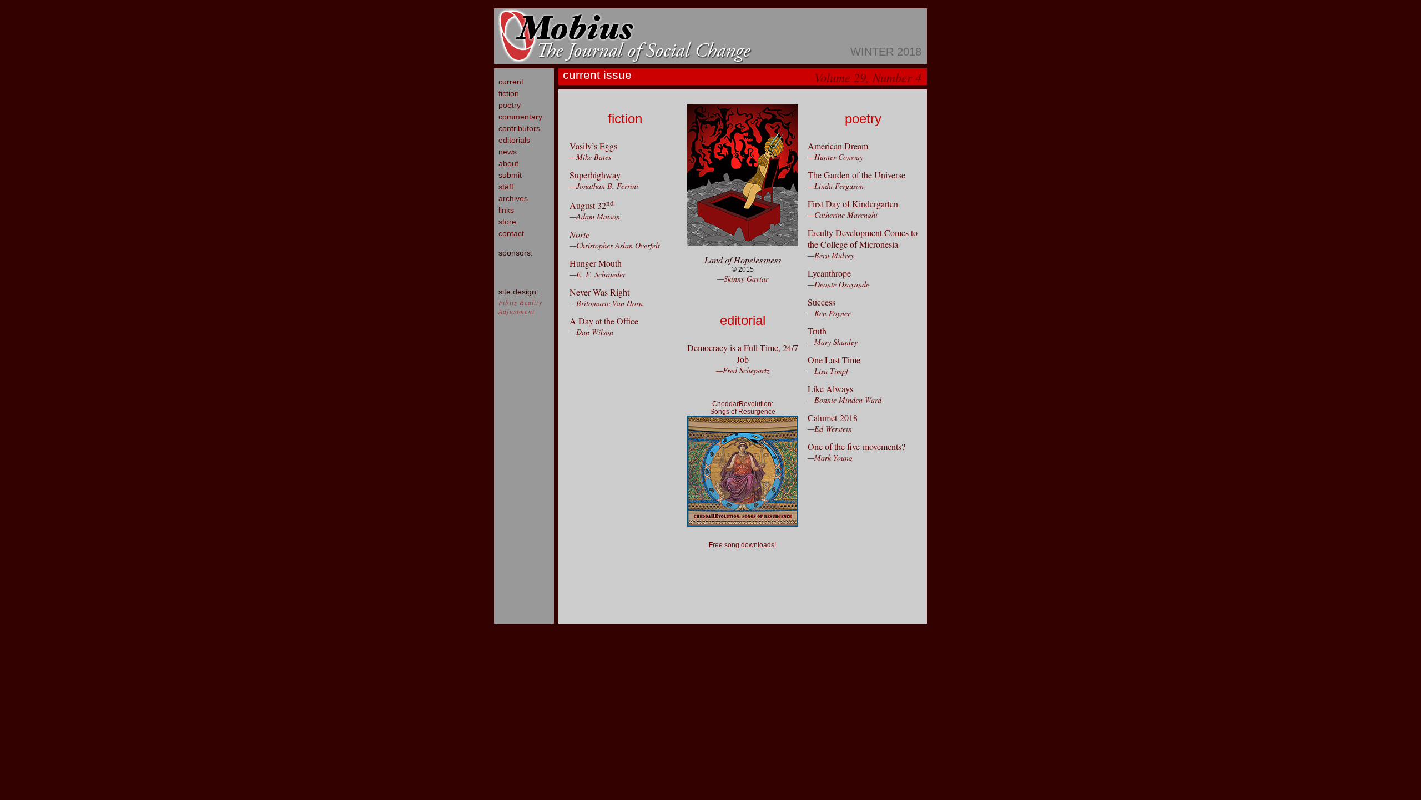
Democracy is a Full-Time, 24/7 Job (742, 353)
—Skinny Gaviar (742, 278)
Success (821, 302)
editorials (514, 140)
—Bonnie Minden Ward (844, 399)
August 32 (592, 205)
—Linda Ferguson (836, 186)
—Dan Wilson (591, 332)
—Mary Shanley (833, 342)
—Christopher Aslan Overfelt (615, 245)
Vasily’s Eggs (593, 146)
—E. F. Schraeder (598, 274)
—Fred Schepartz (742, 370)
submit (510, 175)
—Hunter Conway (835, 157)
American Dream (838, 146)
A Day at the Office (604, 321)
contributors (519, 128)
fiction (508, 93)
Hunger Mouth (596, 263)
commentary (520, 116)
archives (513, 198)
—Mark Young (830, 457)
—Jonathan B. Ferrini (604, 186)
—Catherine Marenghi (843, 214)
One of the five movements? (856, 446)
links (506, 210)
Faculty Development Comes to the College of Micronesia (863, 238)
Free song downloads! (742, 545)
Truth (817, 331)
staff (505, 186)
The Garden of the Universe (856, 175)
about (508, 163)
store (507, 221)
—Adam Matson (595, 216)
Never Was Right (599, 292)
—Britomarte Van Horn (606, 303)
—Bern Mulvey (831, 255)
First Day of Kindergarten (853, 203)
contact (511, 233)
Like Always (830, 388)
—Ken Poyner (829, 313)
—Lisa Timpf (828, 371)
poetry (509, 105)
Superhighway (595, 175)
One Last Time (834, 360)
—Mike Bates (590, 157)
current (510, 81)
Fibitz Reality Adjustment (520, 307)
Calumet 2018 (833, 417)
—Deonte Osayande (838, 284)
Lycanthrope (829, 273)
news (507, 151)
